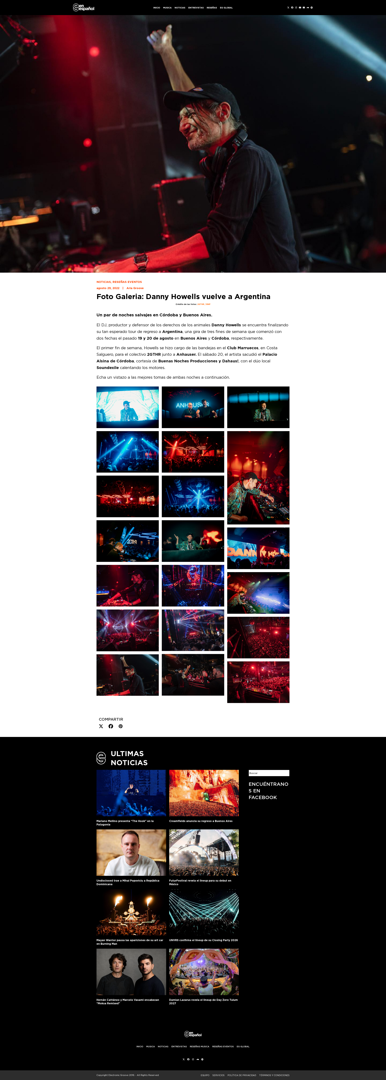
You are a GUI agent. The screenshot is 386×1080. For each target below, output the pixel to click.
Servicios (218, 1075)
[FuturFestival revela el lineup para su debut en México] (204, 852)
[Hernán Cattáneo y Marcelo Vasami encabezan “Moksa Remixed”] (131, 971)
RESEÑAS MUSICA (199, 1046)
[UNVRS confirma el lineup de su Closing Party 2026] (204, 911)
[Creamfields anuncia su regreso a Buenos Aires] (204, 792)
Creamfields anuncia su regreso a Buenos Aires (201, 821)
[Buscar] (285, 773)
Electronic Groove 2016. (121, 1075)
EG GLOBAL (243, 1046)
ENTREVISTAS (179, 1046)
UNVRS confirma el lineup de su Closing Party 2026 (203, 940)
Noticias (103, 282)
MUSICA (150, 1046)
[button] (101, 726)
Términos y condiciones (274, 1075)
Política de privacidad (242, 1075)
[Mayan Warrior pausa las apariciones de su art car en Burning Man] (131, 911)
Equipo (205, 1075)
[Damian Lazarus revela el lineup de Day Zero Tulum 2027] (204, 971)
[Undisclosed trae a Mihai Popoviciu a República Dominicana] (131, 852)
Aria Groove (135, 288)
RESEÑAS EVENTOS (223, 1046)
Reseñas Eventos (127, 282)
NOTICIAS (163, 1046)
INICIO (139, 1046)
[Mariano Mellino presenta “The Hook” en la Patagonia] (131, 792)
